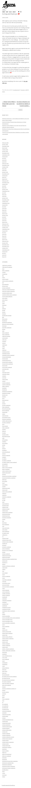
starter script (5, 642)
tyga (3, 700)
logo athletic (4, 484)
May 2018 (4, 168)
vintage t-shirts (5, 744)
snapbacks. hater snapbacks (8, 611)
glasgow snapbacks (6, 419)
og (2, 536)
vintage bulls (5, 721)
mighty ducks (5, 510)
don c (3, 398)
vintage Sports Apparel (7, 738)
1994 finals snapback (6, 265)
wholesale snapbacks (7, 764)
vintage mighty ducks (6, 730)
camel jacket (5, 338)
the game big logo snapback (8, 680)
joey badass (5, 443)
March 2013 (4, 222)
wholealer (4, 757)
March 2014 (4, 213)
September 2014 (5, 203)
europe (3, 403)
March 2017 (4, 179)
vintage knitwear (6, 728)
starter (3, 628)
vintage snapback (6, 733)
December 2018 (5, 165)
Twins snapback (5, 699)
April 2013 (4, 220)
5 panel (3, 272)
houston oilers (5, 434)
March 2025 (4, 148)
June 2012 (4, 234)
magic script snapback (7, 491)
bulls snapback (5, 332)
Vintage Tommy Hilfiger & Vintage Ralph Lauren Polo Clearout (9, 103)
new (3, 526)
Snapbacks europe (6, 607)
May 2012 (4, 236)
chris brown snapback (7, 367)
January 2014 (5, 215)
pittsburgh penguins (6, 555)
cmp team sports (6, 372)
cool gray (4, 377)
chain (3, 348)
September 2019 (5, 155)
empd (3, 402)
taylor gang (4, 671)
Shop (7, 11)
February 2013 (5, 224)
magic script (4, 490)
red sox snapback (6, 576)
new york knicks (5, 528)
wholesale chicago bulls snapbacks (10, 761)
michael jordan (5, 505)
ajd (3, 282)
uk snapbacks (5, 706)
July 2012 (4, 232)
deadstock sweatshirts (7, 391)
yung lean (4, 775)
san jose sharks (5, 585)
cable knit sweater (6, 336)
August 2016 (4, 184)
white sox (4, 752)
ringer (3, 578)
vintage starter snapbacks (8, 742)
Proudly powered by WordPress (8, 785)
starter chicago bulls (6, 631)
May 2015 (4, 194)
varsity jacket (5, 716)
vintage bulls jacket (6, 723)
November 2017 (5, 174)
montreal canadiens (6, 517)
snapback (4, 602)
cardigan (4, 341)
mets (3, 502)
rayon (3, 574)
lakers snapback (6, 469)
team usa (4, 673)
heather (4, 429)
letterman (4, 479)
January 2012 (5, 243)
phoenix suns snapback (7, 550)
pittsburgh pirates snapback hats (9, 559)
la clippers (4, 450)
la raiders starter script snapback (9, 462)
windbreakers (5, 769)
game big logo (5, 415)
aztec (3, 303)
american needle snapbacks (8, 291)
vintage (3, 718)
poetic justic (4, 560)
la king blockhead (6, 452)
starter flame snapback (7, 633)
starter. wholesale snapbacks (8, 650)
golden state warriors (7, 421)
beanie (3, 312)
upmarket (4, 712)
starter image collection (7, 636)
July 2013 (4, 217)
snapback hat (5, 604)
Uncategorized (16, 90)
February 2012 (5, 241)
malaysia (4, 493)
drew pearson (5, 400)
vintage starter (5, 740)
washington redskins (6, 747)
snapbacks (4, 605)
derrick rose (4, 395)
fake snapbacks (5, 407)
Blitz (3, 317)
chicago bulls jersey (6, 360)
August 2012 (4, 231)
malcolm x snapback (6, 497)
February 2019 (5, 163)
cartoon (4, 343)
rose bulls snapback (6, 579)
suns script (4, 657)
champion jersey (6, 351)
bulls (3, 331)
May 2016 (4, 187)
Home (3, 11)
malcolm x (4, 495)
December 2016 (5, 182)
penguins (4, 545)
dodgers (4, 396)
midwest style (5, 507)
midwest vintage (5, 509)
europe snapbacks (6, 405)
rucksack (4, 581)
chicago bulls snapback (7, 362)
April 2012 (4, 237)
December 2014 (5, 199)
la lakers (4, 457)
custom (3, 381)
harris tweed (5, 426)
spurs (3, 624)
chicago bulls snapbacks (7, 364)
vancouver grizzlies (6, 714)
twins (3, 697)
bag (3, 307)
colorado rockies (6, 374)
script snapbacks (6, 592)
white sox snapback (6, 756)
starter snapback (6, 643)
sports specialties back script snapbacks (11, 617)
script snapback (5, 590)
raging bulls (4, 567)
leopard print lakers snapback (8, 478)
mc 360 (3, 500)
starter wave (5, 647)
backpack (4, 305)
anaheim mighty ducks (7, 293)
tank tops (4, 669)
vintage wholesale (6, 745)
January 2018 (5, 172)
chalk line (4, 350)
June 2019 (4, 160)
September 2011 (5, 250)
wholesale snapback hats (7, 763)
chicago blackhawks (6, 357)
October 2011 (5, 248)
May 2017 (4, 177)
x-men (3, 773)
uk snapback (5, 704)
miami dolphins (5, 503)
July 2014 (4, 206)
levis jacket (4, 481)
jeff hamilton (5, 440)
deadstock (4, 389)
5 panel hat (4, 274)
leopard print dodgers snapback (9, 476)
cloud (3, 370)
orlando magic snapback (7, 541)
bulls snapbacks (5, 334)
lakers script (5, 465)
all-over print (5, 286)
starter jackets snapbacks (8, 638)
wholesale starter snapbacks (8, 766)
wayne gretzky (5, 750)
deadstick (4, 388)
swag (3, 661)
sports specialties (6, 616)
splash (3, 614)
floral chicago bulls (6, 408)
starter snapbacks (6, 645)
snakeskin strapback (6, 600)
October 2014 (5, 201)
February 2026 (5, 142)
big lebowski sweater (6, 315)
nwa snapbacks (5, 531)
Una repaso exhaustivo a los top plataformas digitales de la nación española (23, 103)
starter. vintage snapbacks (8, 649)
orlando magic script (6, 540)
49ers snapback (5, 270)
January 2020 (5, 151)
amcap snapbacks (6, 288)
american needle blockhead (8, 289)
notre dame (4, 529)
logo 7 (3, 483)
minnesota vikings (6, 514)
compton (4, 376)
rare (3, 571)
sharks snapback (6, 595)
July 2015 (4, 193)
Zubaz (3, 776)
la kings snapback (6, 455)
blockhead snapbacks (7, 322)
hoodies (4, 433)
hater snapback (5, 427)
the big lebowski (5, 674)
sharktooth (4, 597)
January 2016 (5, 189)
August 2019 (4, 156)
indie (3, 438)
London (4, 486)
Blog (10, 11)
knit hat (3, 448)
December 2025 (5, 146)
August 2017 (4, 175)
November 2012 (5, 225)
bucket (3, 329)
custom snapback (6, 383)
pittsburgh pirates (6, 557)
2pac (3, 269)
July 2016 (4, 186)
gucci (3, 424)
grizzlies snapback (6, 422)
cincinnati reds (5, 369)
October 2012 (5, 227)
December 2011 (5, 244)
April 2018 (4, 170)
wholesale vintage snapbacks (8, 768)
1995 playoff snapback (7, 267)
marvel (3, 498)
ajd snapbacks (5, 284)
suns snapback (5, 659)
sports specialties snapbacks (8, 623)
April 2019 (4, 161)
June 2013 (4, 218)
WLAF (3, 771)
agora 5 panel (5, 279)
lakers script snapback (7, 467)
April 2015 (4, 196)
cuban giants (5, 379)
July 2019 (4, 158)
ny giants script (5, 533)
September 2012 (5, 229)
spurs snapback (5, 626)
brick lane (4, 326)
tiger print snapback (6, 685)
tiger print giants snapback (8, 683)
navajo (3, 519)
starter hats (4, 635)
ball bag (4, 308)
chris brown (4, 365)
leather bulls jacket (6, 472)
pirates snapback (6, 554)
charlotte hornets (6, 353)
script (3, 588)
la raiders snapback (6, 460)
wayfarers (4, 749)
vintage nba (4, 731)
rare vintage (5, 573)
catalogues (4, 345)
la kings (4, 453)
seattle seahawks (6, 593)
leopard (4, 474)
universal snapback (6, 711)
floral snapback (5, 410)
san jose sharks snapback (8, 586)
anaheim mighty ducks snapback (9, 294)
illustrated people (6, 436)
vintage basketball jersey (7, 719)
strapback (4, 654)
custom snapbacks (6, 384)
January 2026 (5, 144)
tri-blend (4, 693)
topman (4, 687)
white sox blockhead (6, 754)
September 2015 (5, 191)
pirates (3, 552)
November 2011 (5, 246)
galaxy (3, 414)
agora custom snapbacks (7, 281)
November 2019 (5, 153)
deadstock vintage (6, 393)
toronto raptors (5, 692)
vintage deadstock (6, 725)
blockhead (4, 320)
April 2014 (4, 212)
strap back (4, 652)
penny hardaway (6, 548)
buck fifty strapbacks (6, 327)
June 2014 (4, 208)
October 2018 (5, 167)
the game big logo (6, 678)
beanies (4, 313)
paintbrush (4, 543)
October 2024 (5, 149)
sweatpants (4, 662)
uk (2, 702)
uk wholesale (5, 707)
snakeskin (4, 598)
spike (3, 612)
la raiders (4, 459)
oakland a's (4, 535)
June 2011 (4, 255)
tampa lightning (5, 668)
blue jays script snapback (7, 324)
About (14, 11)
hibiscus (4, 431)
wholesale (4, 759)
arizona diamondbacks (7, 296)
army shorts (4, 300)
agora (3, 91)
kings (3, 446)
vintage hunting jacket (7, 726)
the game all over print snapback (9, 676)
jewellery (4, 441)
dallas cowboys (5, 386)
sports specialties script (7, 621)
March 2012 (4, 239)
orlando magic (5, 538)
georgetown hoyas (6, 417)
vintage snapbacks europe (8, 737)
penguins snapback (6, 547)
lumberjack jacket (6, 488)
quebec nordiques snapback (8, 566)
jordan (3, 445)
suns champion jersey (7, 655)
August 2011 (4, 251)
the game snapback (6, 681)
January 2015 (5, 198)
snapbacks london (6, 609)
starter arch (4, 630)
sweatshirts (4, 664)
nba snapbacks (5, 524)
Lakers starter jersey (6, 471)
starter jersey (5, 640)
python (3, 564)
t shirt (3, 666)
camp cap (4, 339)
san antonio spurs (6, 583)
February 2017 (5, 180)
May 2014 (4, 210)
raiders (3, 569)
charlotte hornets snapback (8, 355)
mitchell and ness (6, 516)
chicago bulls (5, 358)
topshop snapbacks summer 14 (9, 688)
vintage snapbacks (6, 735)
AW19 (3, 301)
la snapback (5, 464)
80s (3, 275)
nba (3, 521)
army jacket (4, 298)
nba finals (4, 522)
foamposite (4, 412)
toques (3, 690)
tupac (3, 695)
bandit (3, 310)
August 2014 (4, 205)
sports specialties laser (7, 619)
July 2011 (4, 253)
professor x (4, 562)
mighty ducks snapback (7, 512)
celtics (3, 346)
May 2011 (4, 256)
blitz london (4, 319)
